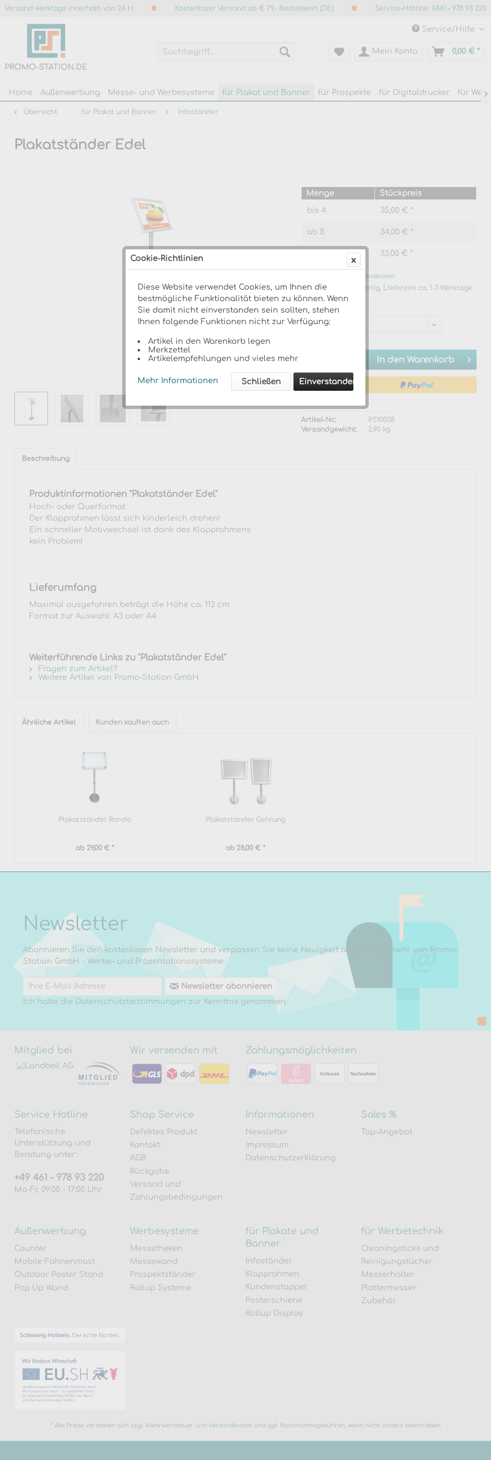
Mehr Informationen (178, 380)
